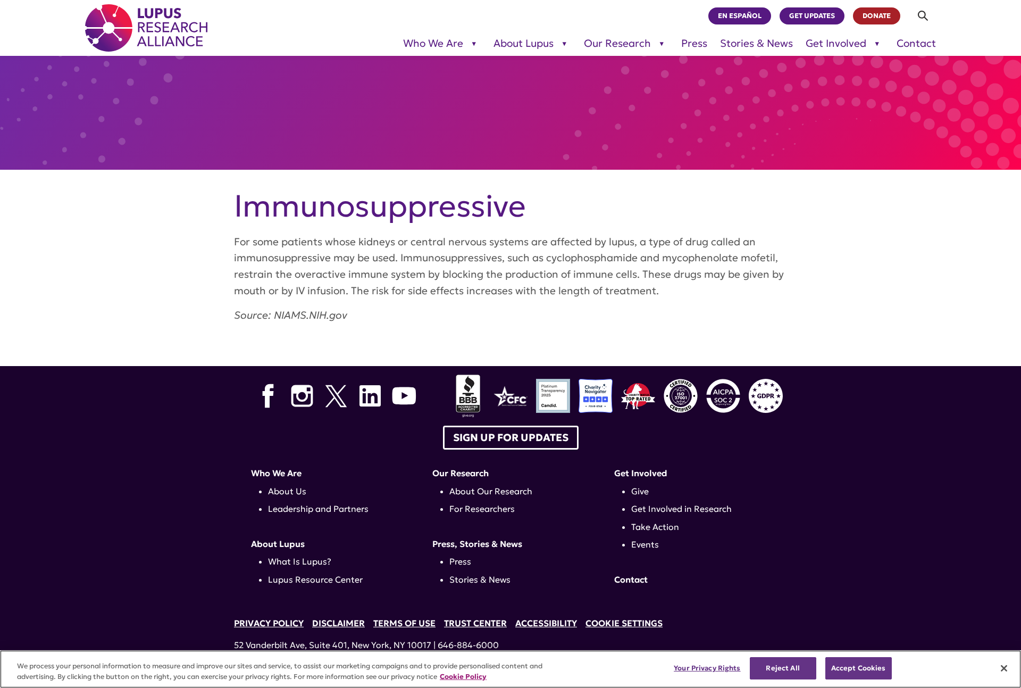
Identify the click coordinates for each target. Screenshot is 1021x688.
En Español (739, 16)
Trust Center (475, 623)
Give (640, 491)
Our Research (617, 43)
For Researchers (482, 508)
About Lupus (523, 43)
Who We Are (433, 43)
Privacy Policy (269, 623)
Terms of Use (404, 623)
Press (694, 43)
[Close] (1004, 668)
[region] (510, 669)
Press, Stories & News (477, 543)
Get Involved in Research (681, 508)
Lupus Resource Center (315, 579)
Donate (877, 16)
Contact (916, 43)
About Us (287, 491)
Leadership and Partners (318, 508)
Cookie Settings (624, 623)
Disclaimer (338, 623)
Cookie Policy (463, 676)
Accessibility (546, 623)
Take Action (655, 526)
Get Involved (836, 43)
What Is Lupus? (299, 561)
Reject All (782, 668)
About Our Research (490, 491)
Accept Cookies (858, 668)
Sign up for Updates (510, 437)
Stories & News (756, 43)
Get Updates (812, 16)
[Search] (923, 15)
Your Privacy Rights (707, 668)
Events (645, 544)
